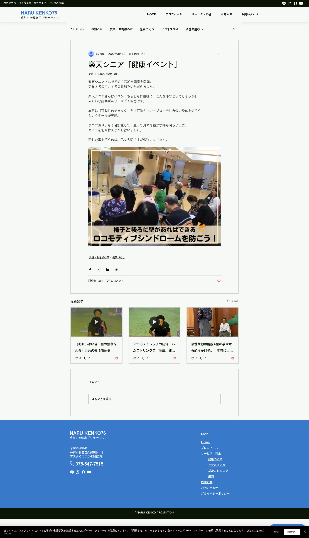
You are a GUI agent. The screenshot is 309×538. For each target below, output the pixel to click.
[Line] (284, 3)
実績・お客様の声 (121, 29)
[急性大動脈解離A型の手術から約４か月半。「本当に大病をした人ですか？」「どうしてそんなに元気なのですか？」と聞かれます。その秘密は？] (212, 322)
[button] (201, 14)
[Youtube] (301, 3)
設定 (276, 532)
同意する (292, 532)
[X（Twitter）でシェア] (98, 269)
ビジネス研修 (169, 29)
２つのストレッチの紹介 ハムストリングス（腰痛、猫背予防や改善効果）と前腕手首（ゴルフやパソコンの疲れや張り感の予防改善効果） (154, 348)
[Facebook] (295, 3)
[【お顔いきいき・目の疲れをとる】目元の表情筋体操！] (96, 322)
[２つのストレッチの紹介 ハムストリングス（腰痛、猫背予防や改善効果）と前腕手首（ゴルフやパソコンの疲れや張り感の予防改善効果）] (154, 322)
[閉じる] (305, 532)
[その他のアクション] (218, 54)
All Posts (77, 29)
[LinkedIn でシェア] (107, 269)
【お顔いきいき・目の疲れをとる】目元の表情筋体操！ (96, 347)
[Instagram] (289, 3)
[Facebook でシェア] (90, 269)
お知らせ (97, 29)
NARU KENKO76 (39, 13)
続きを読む (193, 29)
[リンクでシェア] (116, 269)
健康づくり (147, 29)
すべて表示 (232, 301)
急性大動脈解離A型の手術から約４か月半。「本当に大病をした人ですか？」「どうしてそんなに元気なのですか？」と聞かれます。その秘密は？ (212, 348)
